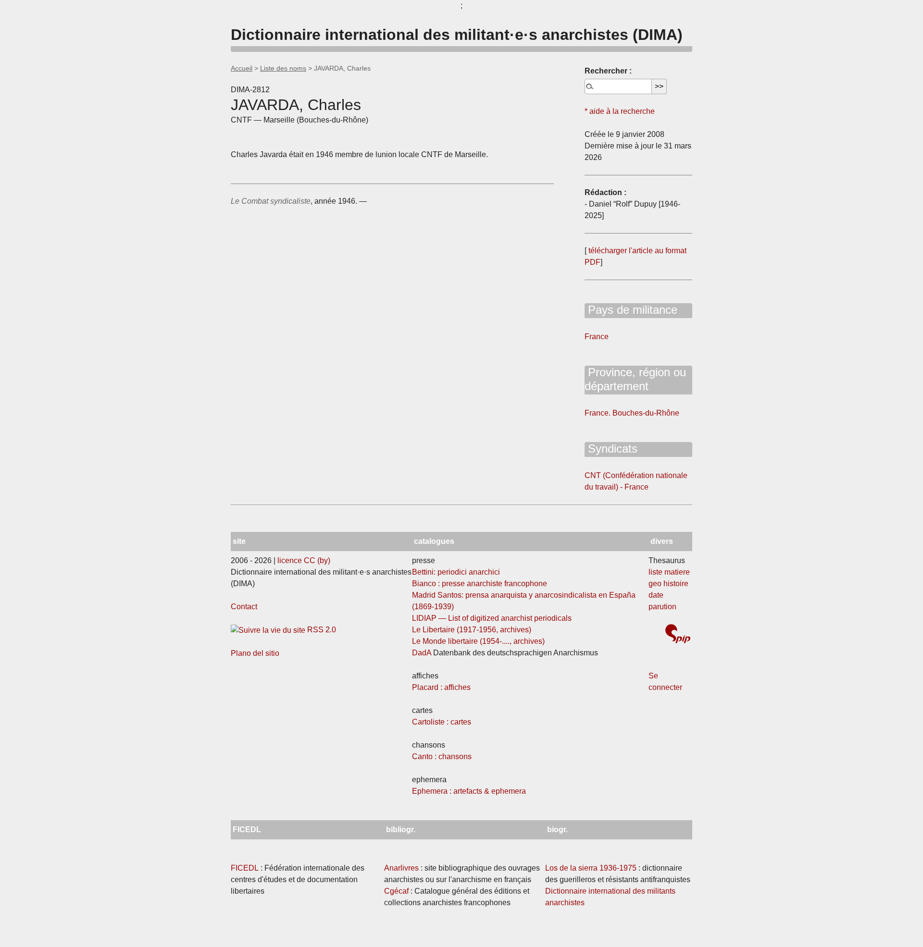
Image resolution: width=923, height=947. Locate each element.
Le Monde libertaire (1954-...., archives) (478, 641)
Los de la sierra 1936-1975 (590, 868)
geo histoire (668, 583)
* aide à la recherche (620, 111)
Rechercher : (608, 71)
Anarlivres (401, 868)
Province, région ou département (635, 379)
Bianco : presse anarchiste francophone (479, 583)
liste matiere (669, 572)
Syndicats (611, 448)
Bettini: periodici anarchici (456, 572)
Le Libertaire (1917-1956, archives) (471, 630)
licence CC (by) (303, 560)
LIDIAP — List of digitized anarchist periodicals (492, 618)
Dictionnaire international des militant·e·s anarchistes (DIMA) (457, 34)
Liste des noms (283, 68)
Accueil (241, 68)
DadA (421, 653)
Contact (244, 607)
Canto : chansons (442, 756)
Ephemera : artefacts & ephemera (469, 791)
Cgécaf (396, 891)
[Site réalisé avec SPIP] (677, 635)
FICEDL (245, 868)
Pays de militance (631, 309)
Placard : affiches (441, 687)
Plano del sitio (255, 653)
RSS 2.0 (320, 630)
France (597, 336)
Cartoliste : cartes (441, 722)
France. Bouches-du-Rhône (632, 413)
